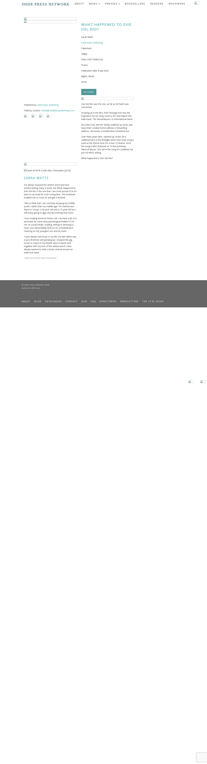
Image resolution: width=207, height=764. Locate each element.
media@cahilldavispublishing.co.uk (57, 110)
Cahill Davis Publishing (47, 104)
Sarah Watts (36, 178)
